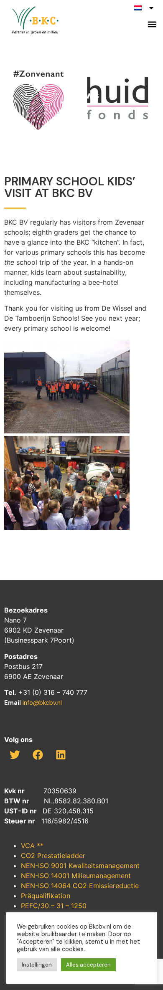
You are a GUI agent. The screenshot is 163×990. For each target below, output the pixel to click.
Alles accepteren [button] (88, 964)
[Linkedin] (60, 754)
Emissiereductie (114, 885)
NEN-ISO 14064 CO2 (55, 885)
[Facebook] (37, 754)
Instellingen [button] (37, 964)
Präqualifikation (45, 895)
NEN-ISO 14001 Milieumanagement (76, 875)
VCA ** (32, 845)
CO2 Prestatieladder (53, 855)
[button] (152, 24)
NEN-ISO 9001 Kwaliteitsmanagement (80, 865)
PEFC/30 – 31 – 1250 (54, 905)
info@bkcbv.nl (42, 703)
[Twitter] (14, 754)
